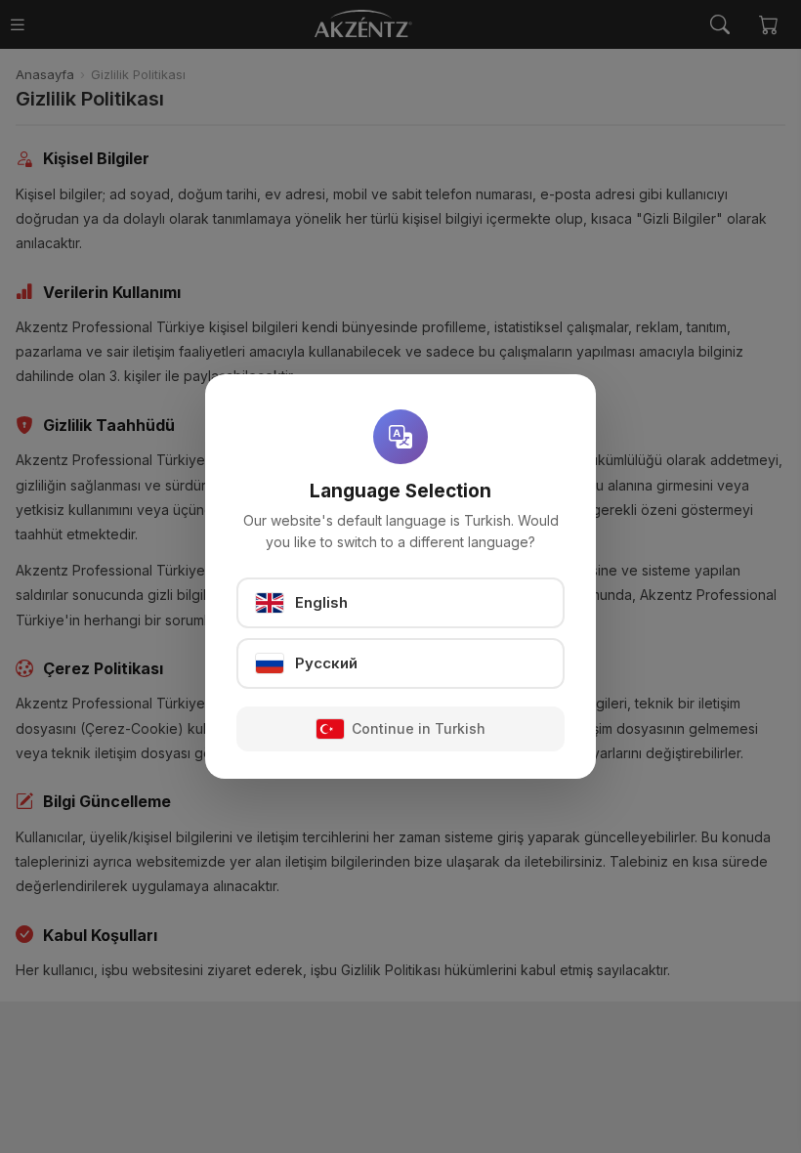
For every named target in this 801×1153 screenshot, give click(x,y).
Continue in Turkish (418, 728)
